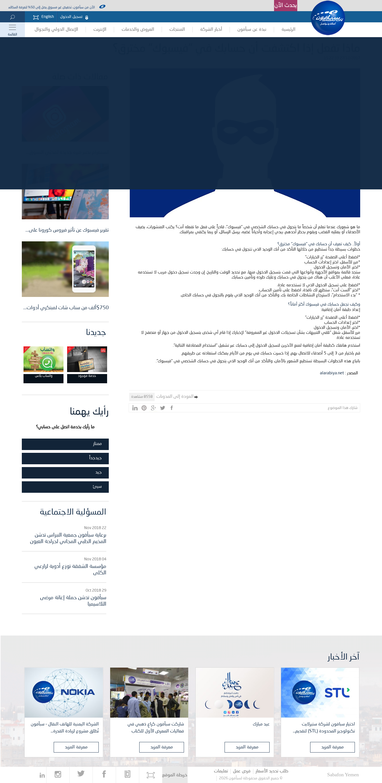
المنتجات (177, 29)
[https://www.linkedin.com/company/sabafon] (42, 774)
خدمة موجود (87, 376)
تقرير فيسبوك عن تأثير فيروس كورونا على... (67, 230)
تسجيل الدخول (71, 17)
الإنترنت (99, 29)
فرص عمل (242, 771)
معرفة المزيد (332, 747)
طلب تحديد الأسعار (272, 771)
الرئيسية (288, 29)
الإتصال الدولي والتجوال (56, 29)
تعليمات (221, 771)
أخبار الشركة (211, 29)
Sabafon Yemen (343, 774)
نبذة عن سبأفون (251, 29)
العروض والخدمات (138, 29)
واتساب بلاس (43, 376)
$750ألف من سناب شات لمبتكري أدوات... (66, 307)
